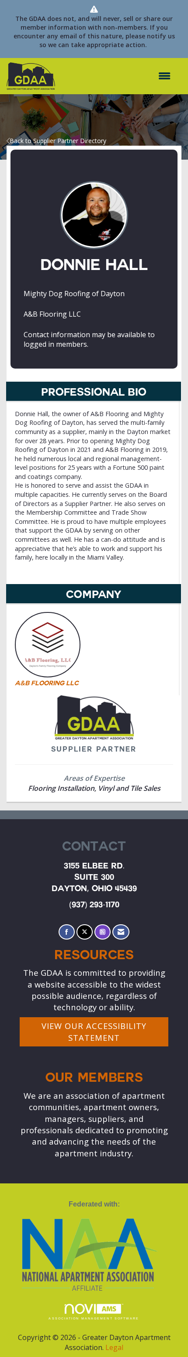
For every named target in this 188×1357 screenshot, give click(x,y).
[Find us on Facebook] (67, 932)
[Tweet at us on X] (85, 932)
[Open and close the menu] (117, 76)
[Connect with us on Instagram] (102, 932)
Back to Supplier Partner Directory (58, 141)
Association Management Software (94, 1318)
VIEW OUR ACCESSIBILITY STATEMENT (94, 1031)
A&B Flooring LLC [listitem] (47, 684)
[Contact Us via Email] (120, 932)
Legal (114, 1347)
